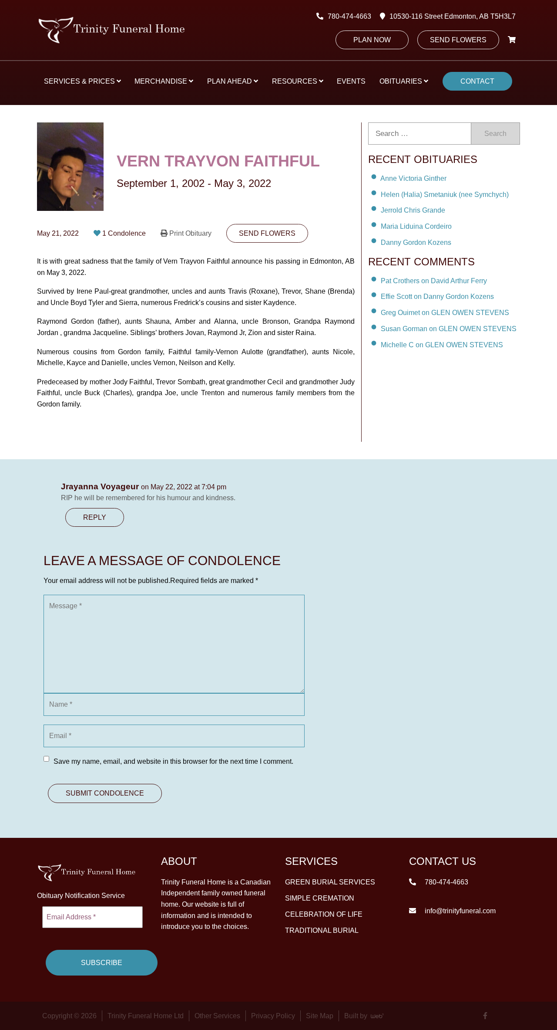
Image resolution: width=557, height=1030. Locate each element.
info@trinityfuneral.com (459, 910)
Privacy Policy (273, 1016)
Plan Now (372, 40)
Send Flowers (458, 40)
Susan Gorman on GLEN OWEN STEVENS (449, 328)
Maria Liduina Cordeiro (416, 226)
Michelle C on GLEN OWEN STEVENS (442, 345)
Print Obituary (190, 233)
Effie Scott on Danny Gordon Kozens (437, 296)
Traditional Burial (322, 930)
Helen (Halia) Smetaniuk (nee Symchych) (445, 194)
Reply (94, 517)
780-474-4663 (349, 16)
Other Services (217, 1016)
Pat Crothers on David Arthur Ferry (434, 280)
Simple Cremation (319, 897)
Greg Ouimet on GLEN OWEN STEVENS (445, 312)
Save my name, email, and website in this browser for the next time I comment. (173, 761)
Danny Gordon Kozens (416, 242)
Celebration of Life (323, 914)
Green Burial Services (330, 881)
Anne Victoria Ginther (413, 178)
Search (495, 133)
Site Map (319, 1016)
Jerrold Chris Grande (413, 210)
